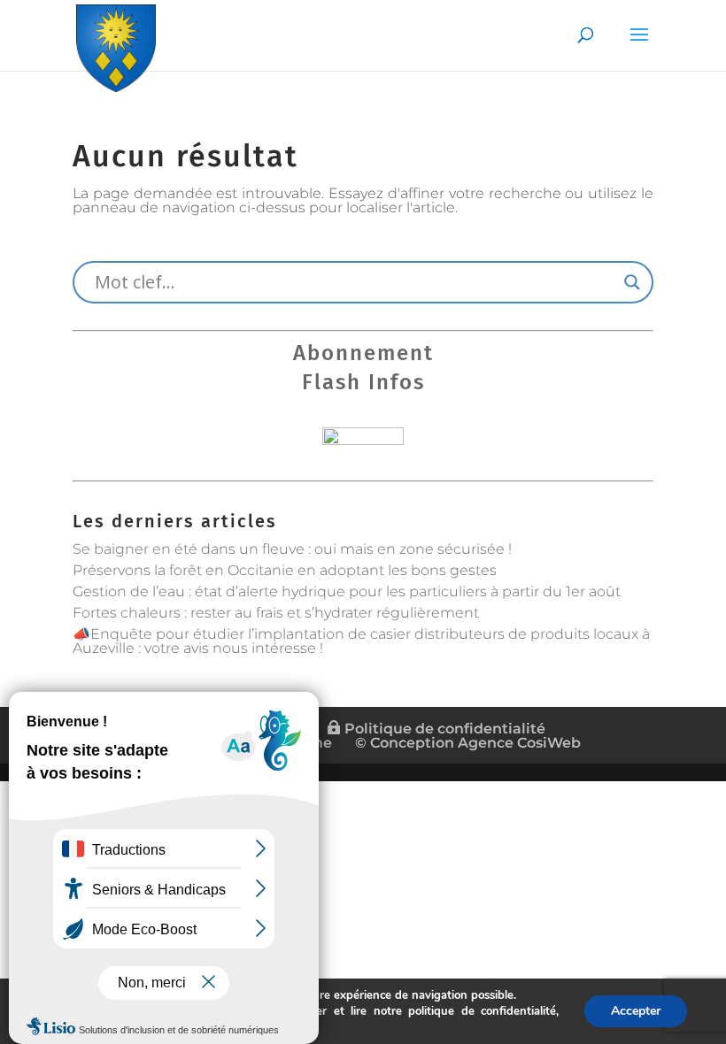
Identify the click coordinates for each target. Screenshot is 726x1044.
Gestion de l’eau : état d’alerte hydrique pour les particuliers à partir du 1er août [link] (347, 591)
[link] (116, 44)
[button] (639, 46)
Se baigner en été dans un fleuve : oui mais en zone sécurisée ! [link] (292, 549)
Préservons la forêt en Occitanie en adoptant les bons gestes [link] (285, 570)
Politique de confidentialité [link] (443, 728)
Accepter (635, 1010)
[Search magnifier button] (632, 282)
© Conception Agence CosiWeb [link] (468, 742)
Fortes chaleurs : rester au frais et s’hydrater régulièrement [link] (276, 612)
